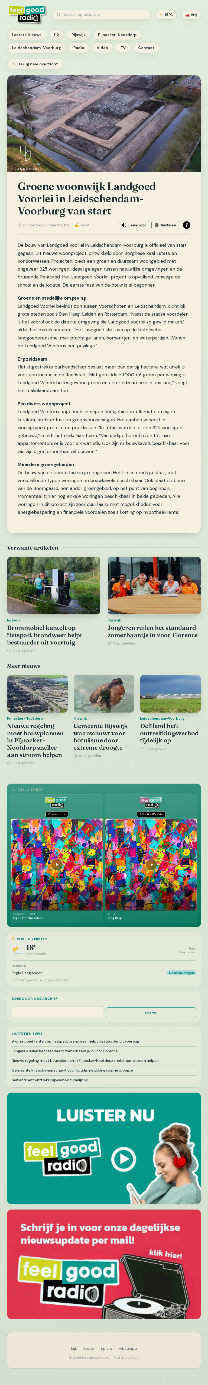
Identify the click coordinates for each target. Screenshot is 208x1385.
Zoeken (151, 1012)
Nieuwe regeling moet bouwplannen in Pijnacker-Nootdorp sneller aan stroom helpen (35, 740)
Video (102, 47)
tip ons (107, 1348)
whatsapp (128, 1348)
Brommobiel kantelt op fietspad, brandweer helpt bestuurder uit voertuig (44, 635)
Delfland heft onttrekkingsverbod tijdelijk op (169, 733)
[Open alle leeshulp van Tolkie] (186, 225)
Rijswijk (79, 34)
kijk (74, 1348)
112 (56, 34)
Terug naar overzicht (38, 64)
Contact (146, 47)
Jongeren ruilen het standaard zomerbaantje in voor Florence (153, 631)
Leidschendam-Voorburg (36, 47)
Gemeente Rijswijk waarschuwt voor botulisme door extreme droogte (100, 736)
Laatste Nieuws (26, 34)
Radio (78, 47)
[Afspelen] (57, 865)
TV (123, 47)
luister (88, 1348)
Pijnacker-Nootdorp (117, 34)
